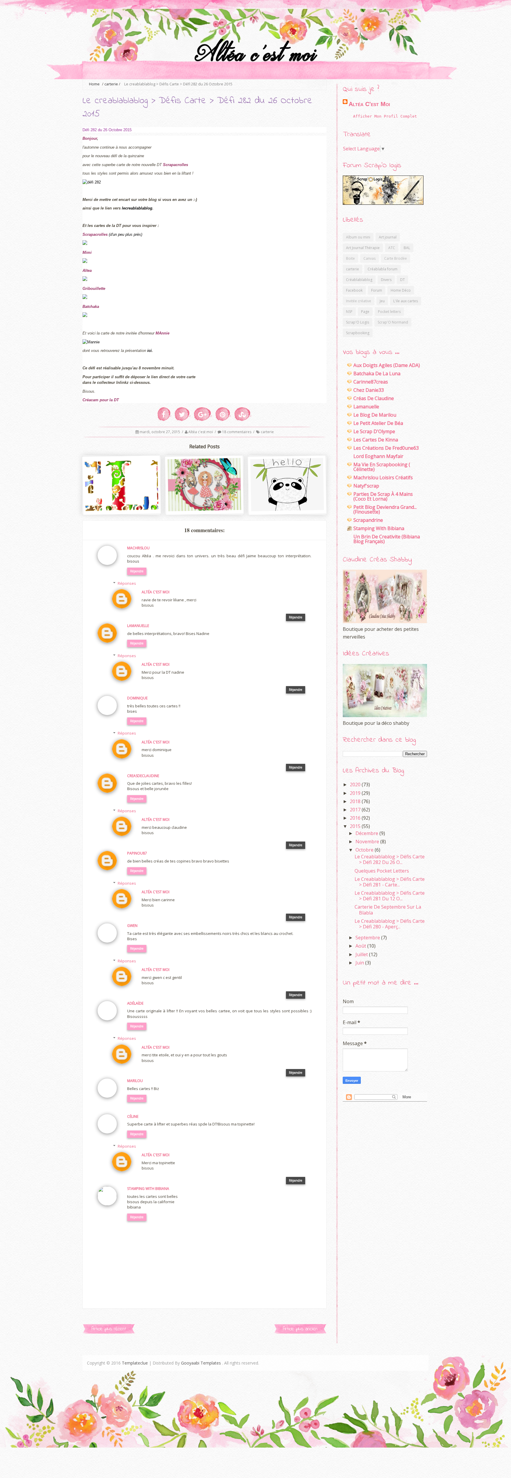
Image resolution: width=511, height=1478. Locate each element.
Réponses (127, 583)
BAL (407, 247)
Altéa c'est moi (201, 431)
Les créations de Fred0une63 (386, 448)
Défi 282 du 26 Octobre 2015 (107, 130)
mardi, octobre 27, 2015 (160, 431)
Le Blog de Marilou (374, 415)
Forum (376, 290)
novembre (367, 841)
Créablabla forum (382, 269)
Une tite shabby (288, 498)
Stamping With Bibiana (148, 1188)
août (361, 946)
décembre (367, 833)
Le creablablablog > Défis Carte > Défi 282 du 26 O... (390, 859)
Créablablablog (359, 279)
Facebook (354, 290)
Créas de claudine (373, 398)
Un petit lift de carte (205, 498)
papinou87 (137, 853)
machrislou (138, 547)
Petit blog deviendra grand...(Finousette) (385, 509)
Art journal (388, 237)
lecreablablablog (137, 208)
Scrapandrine (368, 520)
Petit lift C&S (122, 498)
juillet (362, 954)
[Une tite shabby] (287, 508)
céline (132, 1116)
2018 (356, 801)
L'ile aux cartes (405, 300)
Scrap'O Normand (393, 322)
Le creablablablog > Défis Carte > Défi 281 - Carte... (390, 882)
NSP (349, 311)
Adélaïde (135, 1003)
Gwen (132, 925)
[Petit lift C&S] (121, 508)
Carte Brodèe (395, 258)
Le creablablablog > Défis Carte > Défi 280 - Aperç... (390, 924)
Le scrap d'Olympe (374, 431)
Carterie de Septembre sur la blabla (388, 910)
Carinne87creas (370, 382)
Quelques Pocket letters (382, 871)
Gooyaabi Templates (201, 1363)
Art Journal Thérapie (363, 247)
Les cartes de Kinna (375, 439)
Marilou (135, 1080)
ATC (391, 247)
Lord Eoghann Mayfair (378, 456)
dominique (137, 698)
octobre (365, 850)
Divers (386, 279)
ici (149, 350)
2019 (356, 793)
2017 (356, 809)
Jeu (382, 300)
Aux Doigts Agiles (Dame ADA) (386, 365)
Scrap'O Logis (357, 322)
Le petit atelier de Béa (378, 423)
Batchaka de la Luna (376, 373)
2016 (356, 818)
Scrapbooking (357, 332)
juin (360, 962)
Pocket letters (389, 311)
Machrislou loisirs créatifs (383, 477)
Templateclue (135, 1363)
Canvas (369, 258)
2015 (356, 826)
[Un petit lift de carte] (204, 508)
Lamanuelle (138, 625)
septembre (368, 937)
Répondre (136, 571)
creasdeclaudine (143, 775)
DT (402, 279)
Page (365, 311)
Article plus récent (108, 1329)
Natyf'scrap (366, 486)
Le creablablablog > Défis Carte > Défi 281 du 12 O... (390, 896)
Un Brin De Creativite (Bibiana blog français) (386, 539)
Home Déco (401, 290)
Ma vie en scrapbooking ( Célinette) (381, 466)
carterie (111, 84)
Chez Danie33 (368, 390)
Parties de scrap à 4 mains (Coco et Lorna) (383, 496)
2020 (356, 784)
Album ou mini (358, 237)
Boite (350, 258)
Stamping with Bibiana (378, 528)
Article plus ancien (300, 1329)
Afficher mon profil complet (385, 116)
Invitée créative (358, 300)
